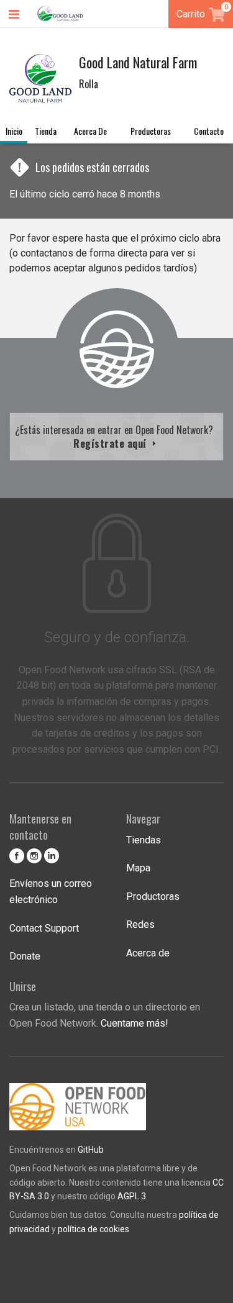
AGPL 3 (131, 1196)
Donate (24, 956)
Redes (140, 924)
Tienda (46, 130)
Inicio (14, 130)
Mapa (138, 868)
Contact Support (44, 928)
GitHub (91, 1150)
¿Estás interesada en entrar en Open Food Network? (116, 436)
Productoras (150, 130)
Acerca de (90, 130)
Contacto (209, 130)
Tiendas (143, 840)
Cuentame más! (134, 1023)
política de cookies (93, 1229)
